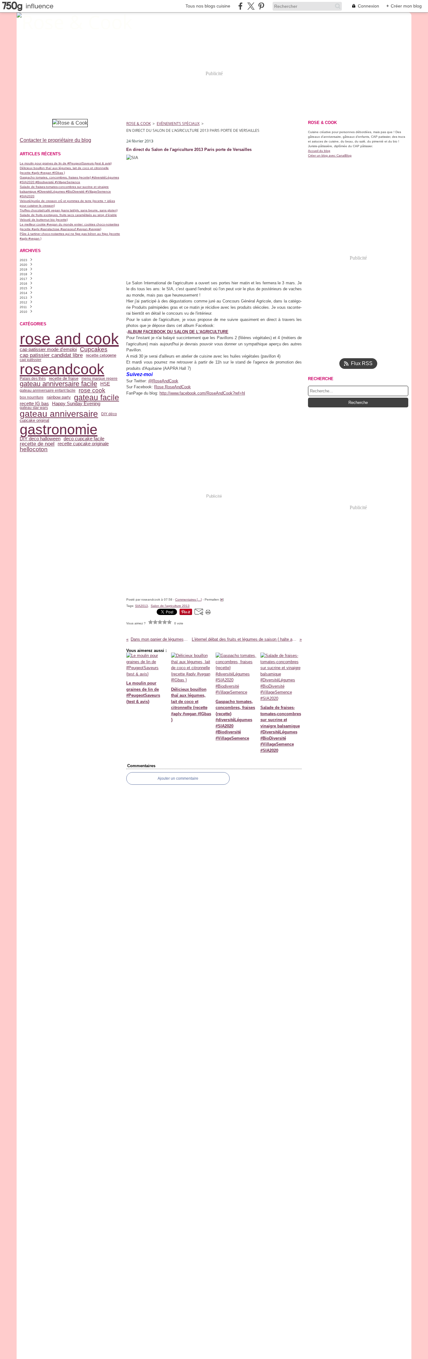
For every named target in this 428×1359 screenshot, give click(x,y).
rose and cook (69, 339)
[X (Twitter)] (251, 6)
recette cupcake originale (83, 444)
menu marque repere (99, 378)
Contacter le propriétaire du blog (55, 140)
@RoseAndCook (163, 381)
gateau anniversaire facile (58, 383)
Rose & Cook (138, 123)
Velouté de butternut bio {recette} (44, 219)
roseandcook (62, 369)
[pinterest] (261, 6)
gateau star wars (34, 408)
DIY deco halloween (40, 439)
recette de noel (37, 444)
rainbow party (59, 397)
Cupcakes (93, 350)
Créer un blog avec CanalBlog (330, 155)
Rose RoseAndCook (172, 387)
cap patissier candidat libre (51, 355)
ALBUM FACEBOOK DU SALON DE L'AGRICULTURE (178, 331)
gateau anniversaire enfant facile (48, 390)
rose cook (92, 391)
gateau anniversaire (59, 414)
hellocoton (34, 449)
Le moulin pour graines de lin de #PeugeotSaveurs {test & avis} (66, 163)
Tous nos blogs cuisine (207, 5)
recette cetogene (101, 355)
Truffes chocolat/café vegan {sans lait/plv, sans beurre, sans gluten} (68, 210)
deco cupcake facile (84, 439)
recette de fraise (63, 378)
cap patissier (30, 360)
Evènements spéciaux (178, 123)
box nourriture (32, 397)
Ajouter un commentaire (178, 778)
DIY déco (109, 414)
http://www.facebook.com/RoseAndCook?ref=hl (202, 393)
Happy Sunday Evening (76, 403)
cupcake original (34, 420)
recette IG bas (34, 403)
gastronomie (58, 429)
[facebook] (240, 6)
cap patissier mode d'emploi (48, 349)
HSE (105, 384)
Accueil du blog (319, 150)
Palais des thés (33, 378)
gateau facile (96, 397)
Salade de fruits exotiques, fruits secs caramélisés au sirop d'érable (68, 215)
